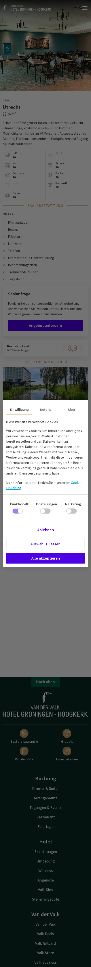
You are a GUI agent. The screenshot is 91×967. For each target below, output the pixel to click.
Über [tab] (71, 409)
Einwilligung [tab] (19, 409)
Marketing (73, 504)
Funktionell (19, 504)
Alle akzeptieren (45, 558)
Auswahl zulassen (45, 543)
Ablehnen (45, 529)
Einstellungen (46, 504)
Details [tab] (45, 409)
